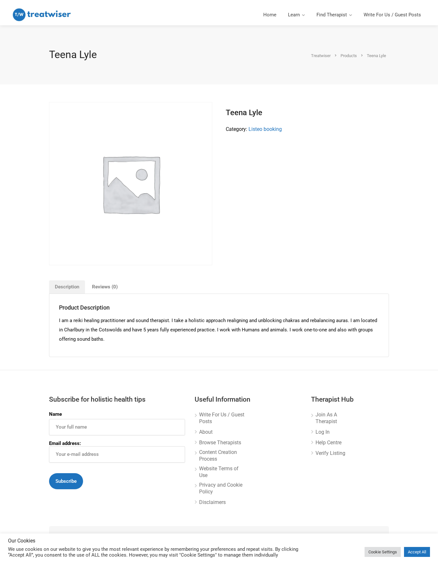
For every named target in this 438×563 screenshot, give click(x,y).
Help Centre (328, 442)
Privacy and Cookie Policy (220, 488)
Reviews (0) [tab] (105, 287)
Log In (323, 432)
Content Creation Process (218, 455)
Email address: (65, 443)
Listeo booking (265, 129)
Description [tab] (67, 287)
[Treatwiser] (43, 14)
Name (55, 414)
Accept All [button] (417, 552)
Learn (294, 15)
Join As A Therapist (326, 418)
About (206, 432)
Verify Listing (330, 453)
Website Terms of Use (219, 471)
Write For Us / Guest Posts (392, 15)
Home (269, 15)
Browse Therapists (220, 442)
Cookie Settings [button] (382, 552)
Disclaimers (212, 502)
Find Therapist (331, 15)
